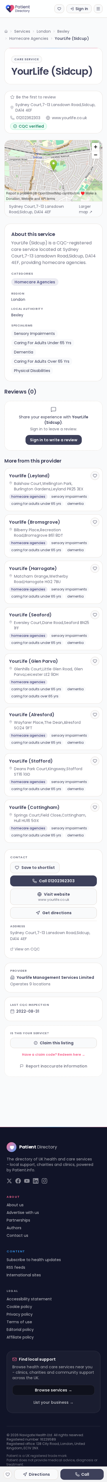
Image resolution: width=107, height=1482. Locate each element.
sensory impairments (34, 333)
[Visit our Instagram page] (44, 1181)
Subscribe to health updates (34, 1259)
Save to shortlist (38, 867)
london (18, 299)
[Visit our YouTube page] (27, 1181)
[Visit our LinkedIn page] (35, 1181)
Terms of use (19, 1322)
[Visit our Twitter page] (9, 1181)
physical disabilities (32, 370)
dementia (23, 352)
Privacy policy (20, 1314)
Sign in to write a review (53, 440)
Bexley (63, 31)
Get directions (57, 913)
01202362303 (28, 118)
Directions (39, 1474)
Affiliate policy (20, 1337)
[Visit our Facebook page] (18, 1181)
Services (22, 31)
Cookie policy (19, 1306)
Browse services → (53, 1390)
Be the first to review (36, 97)
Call (85, 1474)
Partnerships (18, 1220)
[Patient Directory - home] (22, 8)
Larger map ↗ (85, 209)
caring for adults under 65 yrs (42, 343)
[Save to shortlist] (95, 475)
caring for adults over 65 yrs (41, 361)
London (44, 31)
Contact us (17, 1235)
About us (15, 1205)
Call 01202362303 (57, 881)
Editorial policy (20, 1329)
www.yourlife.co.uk (69, 118)
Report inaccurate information (56, 1066)
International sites (24, 1275)
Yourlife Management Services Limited (55, 977)
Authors (14, 1228)
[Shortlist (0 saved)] (59, 8)
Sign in (81, 8)
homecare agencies (35, 282)
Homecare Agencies (28, 38)
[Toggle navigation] (98, 8)
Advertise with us (23, 1212)
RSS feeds (16, 1267)
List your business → (53, 1402)
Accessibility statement (29, 1299)
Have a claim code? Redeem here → (53, 1054)
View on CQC (27, 949)
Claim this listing (57, 1043)
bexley (17, 315)
